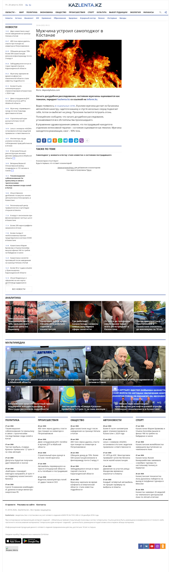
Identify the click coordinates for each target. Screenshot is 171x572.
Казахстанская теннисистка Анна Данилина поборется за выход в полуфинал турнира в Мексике (150, 480)
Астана (18, 18)
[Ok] (163, 546)
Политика (31, 12)
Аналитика (13, 297)
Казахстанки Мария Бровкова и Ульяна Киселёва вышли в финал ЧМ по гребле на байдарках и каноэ (17, 249)
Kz (30, 4)
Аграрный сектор (88, 18)
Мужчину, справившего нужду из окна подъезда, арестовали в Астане (17, 110)
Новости (11, 27)
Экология (135, 12)
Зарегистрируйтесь (66, 167)
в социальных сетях (65, 105)
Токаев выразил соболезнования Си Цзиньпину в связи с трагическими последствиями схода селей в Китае (18, 182)
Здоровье (73, 18)
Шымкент (28, 18)
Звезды (122, 18)
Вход (89, 170)
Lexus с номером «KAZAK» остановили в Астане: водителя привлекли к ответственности (18, 130)
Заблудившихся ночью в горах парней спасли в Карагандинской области (18, 66)
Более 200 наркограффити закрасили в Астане (18, 226)
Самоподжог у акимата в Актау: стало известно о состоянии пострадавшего (74, 155)
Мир (21, 12)
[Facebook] (141, 546)
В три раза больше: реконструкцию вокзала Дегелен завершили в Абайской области (18, 154)
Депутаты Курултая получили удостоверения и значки (19, 461)
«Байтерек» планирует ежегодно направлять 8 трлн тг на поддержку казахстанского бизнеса (19, 475)
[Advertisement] (146, 64)
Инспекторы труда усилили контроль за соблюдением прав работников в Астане (18, 142)
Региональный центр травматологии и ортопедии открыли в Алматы (17, 207)
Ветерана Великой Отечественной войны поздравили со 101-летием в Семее (17, 167)
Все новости (18, 289)
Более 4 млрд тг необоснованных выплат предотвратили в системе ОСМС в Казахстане (18, 236)
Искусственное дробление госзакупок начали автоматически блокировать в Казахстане (18, 196)
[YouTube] (152, 546)
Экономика (46, 12)
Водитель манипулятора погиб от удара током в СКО (52, 480)
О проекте (10, 504)
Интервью (112, 18)
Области (10, 12)
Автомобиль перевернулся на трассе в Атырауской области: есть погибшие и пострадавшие (52, 469)
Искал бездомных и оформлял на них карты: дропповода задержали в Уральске (16, 281)
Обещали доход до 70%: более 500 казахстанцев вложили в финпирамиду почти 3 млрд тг (18, 55)
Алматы (9, 18)
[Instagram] (157, 546)
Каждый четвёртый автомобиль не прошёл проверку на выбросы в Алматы (118, 484)
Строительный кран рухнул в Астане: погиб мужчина (16, 120)
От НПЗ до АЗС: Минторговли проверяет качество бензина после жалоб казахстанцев (116, 458)
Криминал (46, 18)
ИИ (37, 18)
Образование (60, 18)
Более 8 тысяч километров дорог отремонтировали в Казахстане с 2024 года (18, 89)
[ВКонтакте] (146, 546)
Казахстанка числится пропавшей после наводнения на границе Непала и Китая (18, 260)
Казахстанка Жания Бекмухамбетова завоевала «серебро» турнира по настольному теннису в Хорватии (148, 462)
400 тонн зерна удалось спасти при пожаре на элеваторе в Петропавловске (17, 43)
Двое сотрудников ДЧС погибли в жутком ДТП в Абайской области (17, 100)
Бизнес (101, 18)
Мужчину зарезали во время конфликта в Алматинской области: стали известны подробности (17, 77)
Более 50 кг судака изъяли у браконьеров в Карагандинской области (18, 270)
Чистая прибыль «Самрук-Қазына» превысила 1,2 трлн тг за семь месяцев (19, 449)
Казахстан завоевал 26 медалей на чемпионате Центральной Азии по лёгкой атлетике (150, 494)
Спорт (91, 12)
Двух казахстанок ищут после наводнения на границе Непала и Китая (17, 33)
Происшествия (77, 12)
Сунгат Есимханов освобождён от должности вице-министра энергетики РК (19, 489)
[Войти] (165, 12)
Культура (101, 12)
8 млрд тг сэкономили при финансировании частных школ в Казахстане (18, 217)
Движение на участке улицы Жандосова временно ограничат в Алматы (116, 471)
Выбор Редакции (118, 12)
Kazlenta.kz (9, 515)
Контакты (41, 504)
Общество (60, 12)
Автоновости (112, 420)
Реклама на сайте (25, 504)
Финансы (148, 12)
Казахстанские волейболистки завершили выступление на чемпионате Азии (150, 447)
